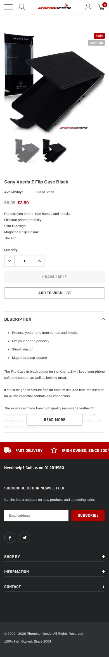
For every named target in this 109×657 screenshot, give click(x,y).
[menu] (8, 7)
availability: (13, 192)
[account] (88, 7)
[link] (9, 537)
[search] (22, 7)
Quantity (11, 250)
